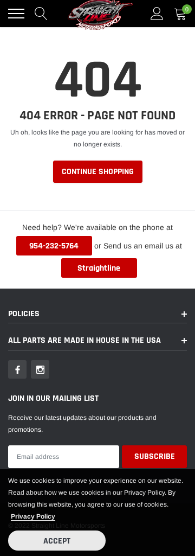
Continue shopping (98, 171)
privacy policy (33, 516)
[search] (41, 13)
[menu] (16, 13)
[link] (17, 369)
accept (56, 541)
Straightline (98, 268)
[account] (157, 13)
